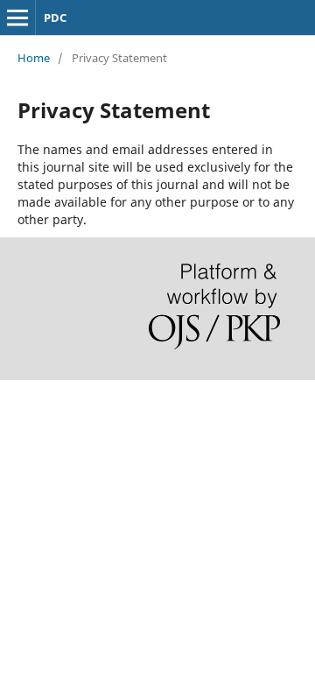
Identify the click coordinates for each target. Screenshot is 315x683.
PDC (55, 17)
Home (34, 58)
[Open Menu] (17, 17)
